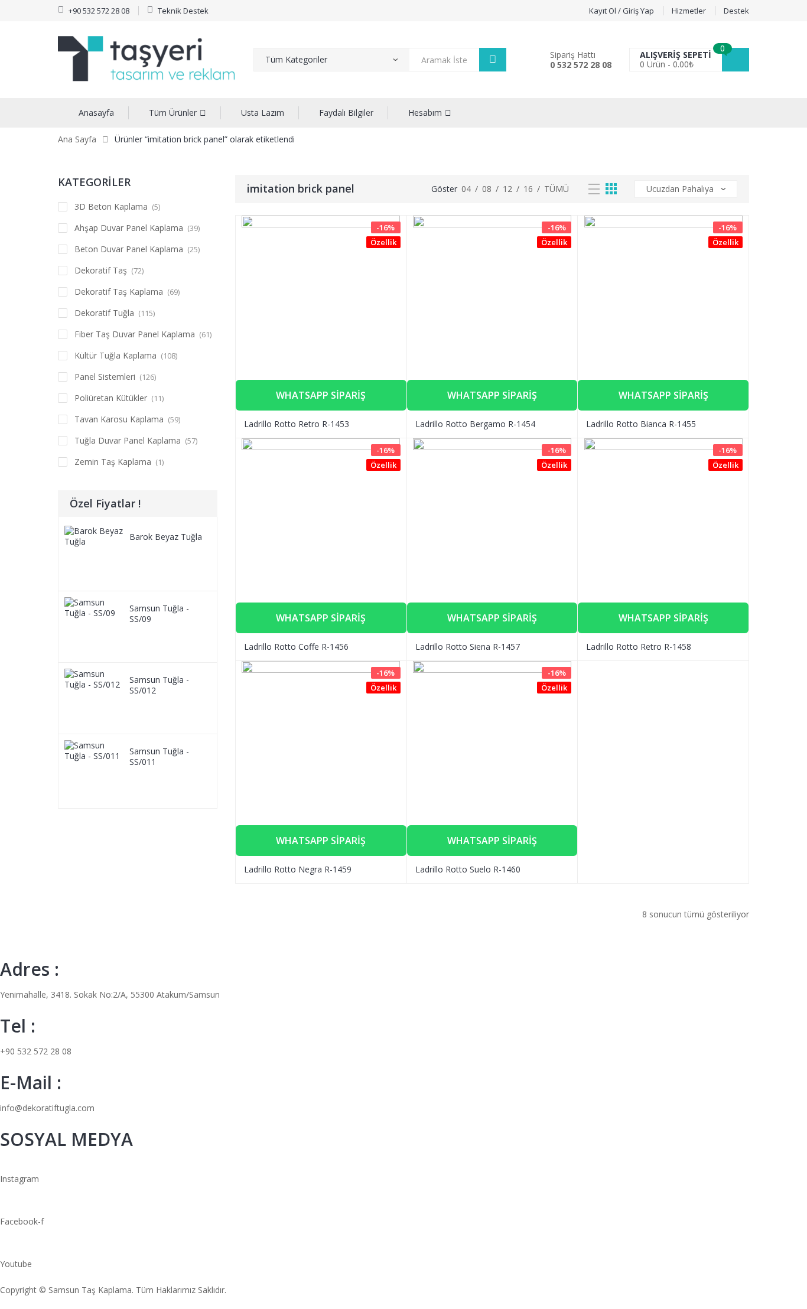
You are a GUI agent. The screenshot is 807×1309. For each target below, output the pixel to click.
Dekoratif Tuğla (104, 312)
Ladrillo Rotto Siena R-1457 (467, 646)
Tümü (556, 188)
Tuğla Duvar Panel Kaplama (127, 440)
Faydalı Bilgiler (346, 112)
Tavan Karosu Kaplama (119, 419)
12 (507, 188)
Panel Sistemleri (104, 376)
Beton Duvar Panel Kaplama (128, 249)
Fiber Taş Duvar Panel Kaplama (134, 334)
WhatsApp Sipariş (321, 395)
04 (466, 188)
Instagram (19, 1178)
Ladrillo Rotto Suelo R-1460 (467, 869)
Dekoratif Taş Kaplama (118, 291)
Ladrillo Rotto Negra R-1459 (298, 869)
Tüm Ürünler (173, 112)
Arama (492, 59)
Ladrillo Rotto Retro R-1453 (296, 423)
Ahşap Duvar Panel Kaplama (128, 227)
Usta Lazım (262, 112)
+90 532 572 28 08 (35, 1051)
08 (487, 188)
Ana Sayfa (77, 139)
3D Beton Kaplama (111, 206)
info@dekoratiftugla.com (47, 1107)
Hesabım (425, 112)
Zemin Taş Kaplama (112, 461)
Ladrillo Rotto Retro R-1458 (638, 646)
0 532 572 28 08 (580, 64)
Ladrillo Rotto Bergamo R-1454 (475, 423)
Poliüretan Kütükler (110, 397)
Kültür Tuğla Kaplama (115, 355)
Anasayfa (96, 112)
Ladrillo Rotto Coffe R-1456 (296, 646)
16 (528, 188)
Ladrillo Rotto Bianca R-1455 (641, 423)
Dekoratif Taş (100, 270)
